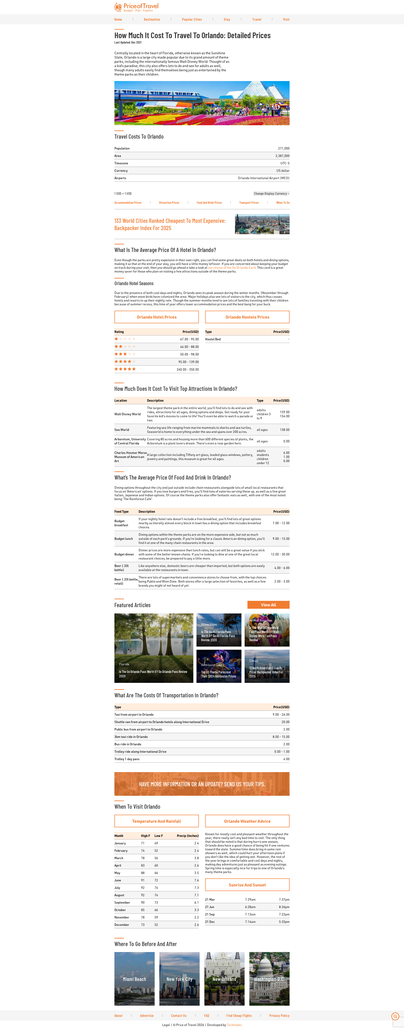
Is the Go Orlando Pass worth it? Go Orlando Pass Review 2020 (153, 673)
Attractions (209, 624)
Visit (286, 19)
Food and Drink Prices (209, 202)
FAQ (206, 1015)
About (118, 1015)
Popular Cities (192, 19)
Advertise (147, 1015)
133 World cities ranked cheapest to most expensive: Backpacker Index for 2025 (170, 224)
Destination (152, 19)
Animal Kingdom (260, 620)
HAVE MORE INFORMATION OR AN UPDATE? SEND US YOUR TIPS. (202, 784)
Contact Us (179, 1015)
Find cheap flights (239, 1015)
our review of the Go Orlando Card (231, 267)
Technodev (234, 1025)
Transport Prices (249, 202)
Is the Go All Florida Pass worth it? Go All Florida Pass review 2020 (218, 636)
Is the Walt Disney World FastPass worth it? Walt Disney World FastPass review (264, 633)
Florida (124, 664)
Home (118, 19)
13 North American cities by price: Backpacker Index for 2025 (266, 672)
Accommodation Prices (128, 202)
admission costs (212, 665)
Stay (227, 19)
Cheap (253, 661)
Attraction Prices (169, 202)
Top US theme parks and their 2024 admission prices (218, 674)
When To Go (283, 202)
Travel (256, 19)
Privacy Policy (279, 1015)
